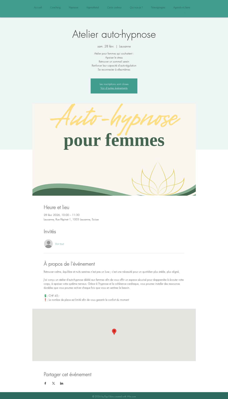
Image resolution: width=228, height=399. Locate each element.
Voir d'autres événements (114, 88)
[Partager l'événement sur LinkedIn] (61, 383)
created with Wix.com (125, 396)
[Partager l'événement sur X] (53, 383)
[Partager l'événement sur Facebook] (45, 383)
